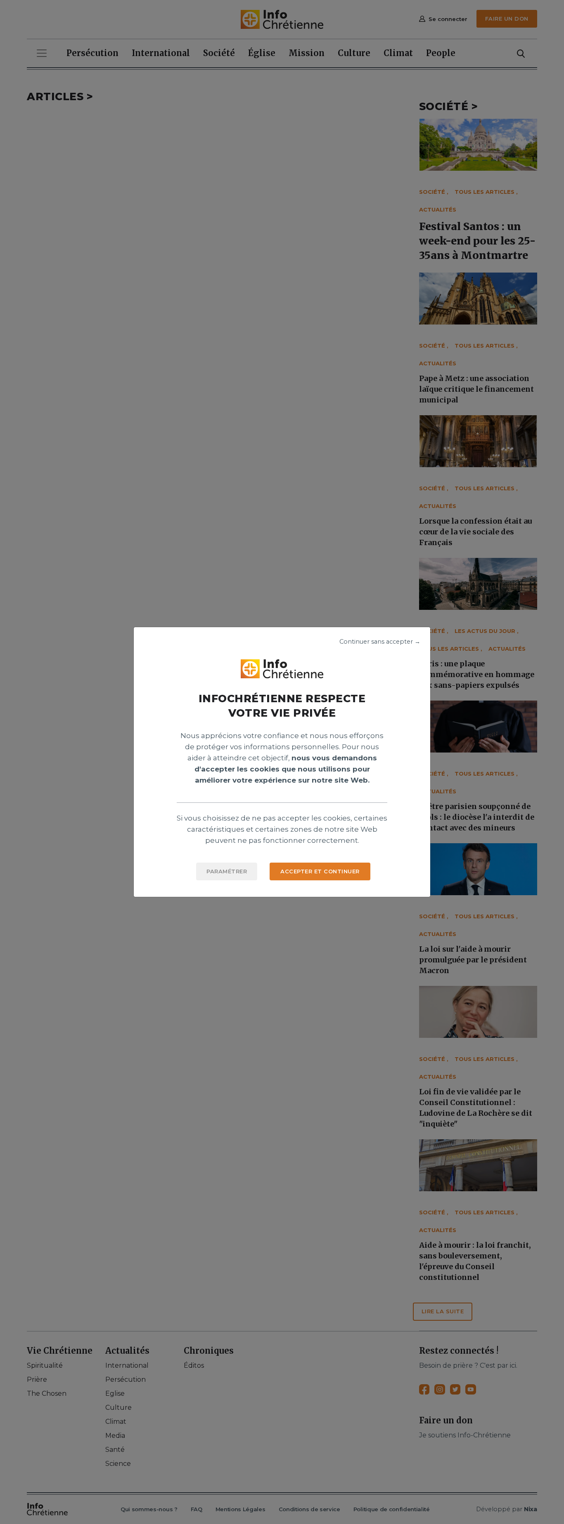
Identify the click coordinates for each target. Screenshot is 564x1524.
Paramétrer (226, 871)
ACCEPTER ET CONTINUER (320, 871)
